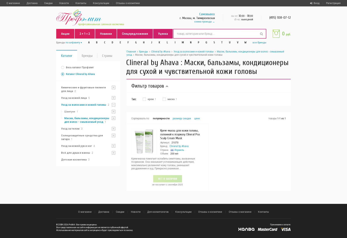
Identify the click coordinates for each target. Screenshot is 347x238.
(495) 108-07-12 (280, 17)
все (259, 42)
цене (197, 118)
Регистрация (333, 3)
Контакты (81, 3)
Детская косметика (75, 159)
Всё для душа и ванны (77, 152)
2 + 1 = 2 (85, 33)
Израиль (179, 150)
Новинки (106, 33)
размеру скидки (182, 118)
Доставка (32, 3)
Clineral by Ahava (160, 51)
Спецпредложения (135, 33)
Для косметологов (158, 211)
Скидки (48, 3)
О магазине (13, 3)
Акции (65, 33)
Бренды (87, 56)
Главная (131, 51)
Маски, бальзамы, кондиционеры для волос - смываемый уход (86, 120)
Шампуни (71, 111)
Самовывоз (207, 14)
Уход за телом (71, 128)
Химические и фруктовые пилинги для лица (83, 89)
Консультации (101, 3)
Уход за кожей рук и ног (78, 145)
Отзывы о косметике (128, 3)
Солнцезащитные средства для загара (82, 137)
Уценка (163, 33)
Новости (64, 3)
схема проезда (203, 21)
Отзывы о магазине (240, 211)
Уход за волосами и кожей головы (85, 104)
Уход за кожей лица (75, 97)
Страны (107, 56)
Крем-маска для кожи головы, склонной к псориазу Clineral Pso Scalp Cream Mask (180, 134)
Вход (316, 3)
